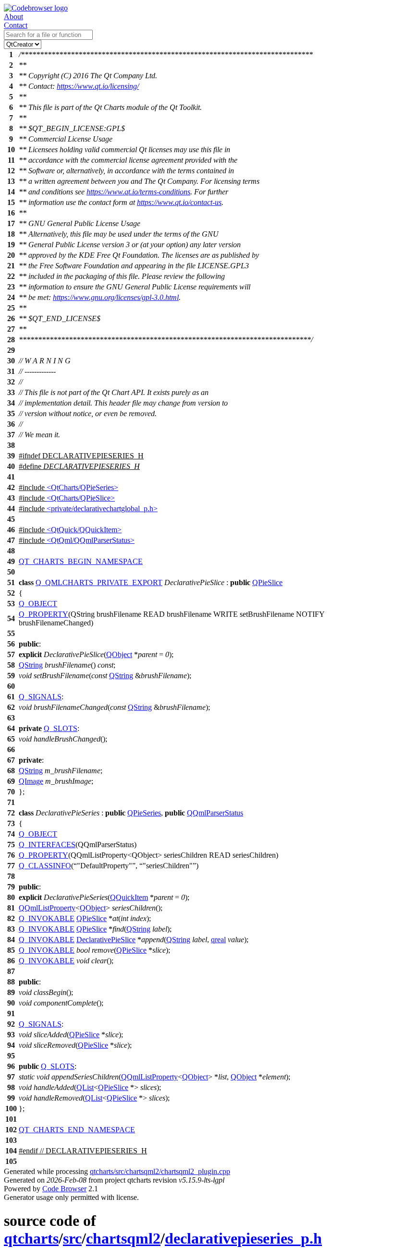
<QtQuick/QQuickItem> (84, 530)
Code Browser (64, 1189)
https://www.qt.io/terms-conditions (138, 192)
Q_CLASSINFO (45, 866)
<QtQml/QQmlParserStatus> (91, 540)
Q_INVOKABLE (46, 918)
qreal (218, 939)
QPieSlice (267, 582)
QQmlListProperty (47, 908)
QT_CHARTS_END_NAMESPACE (77, 1130)
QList (85, 1087)
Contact (15, 25)
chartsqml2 (123, 1238)
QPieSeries (144, 813)
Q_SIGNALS (40, 697)
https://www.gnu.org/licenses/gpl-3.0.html (116, 297)
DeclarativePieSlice (105, 939)
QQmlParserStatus (215, 813)
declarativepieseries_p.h (243, 1238)
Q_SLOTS (60, 728)
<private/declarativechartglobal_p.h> (102, 508)
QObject (119, 654)
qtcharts (31, 1238)
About (13, 16)
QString (31, 665)
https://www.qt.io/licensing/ (98, 86)
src (72, 1238)
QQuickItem (129, 897)
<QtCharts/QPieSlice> (81, 498)
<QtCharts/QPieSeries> (82, 487)
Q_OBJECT (38, 603)
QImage (31, 781)
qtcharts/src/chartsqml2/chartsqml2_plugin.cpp (160, 1171)
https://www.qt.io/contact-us (179, 202)
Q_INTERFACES (47, 844)
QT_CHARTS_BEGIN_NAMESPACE (81, 561)
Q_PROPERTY (43, 614)
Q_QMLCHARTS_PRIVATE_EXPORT (99, 582)
